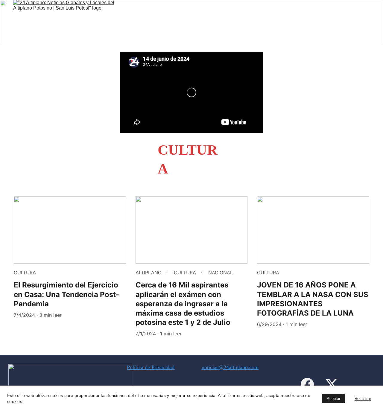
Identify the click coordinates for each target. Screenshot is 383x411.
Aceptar (333, 398)
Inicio (313, 19)
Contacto (341, 19)
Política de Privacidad (150, 367)
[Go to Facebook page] (307, 384)
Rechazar (363, 398)
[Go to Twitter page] (331, 384)
